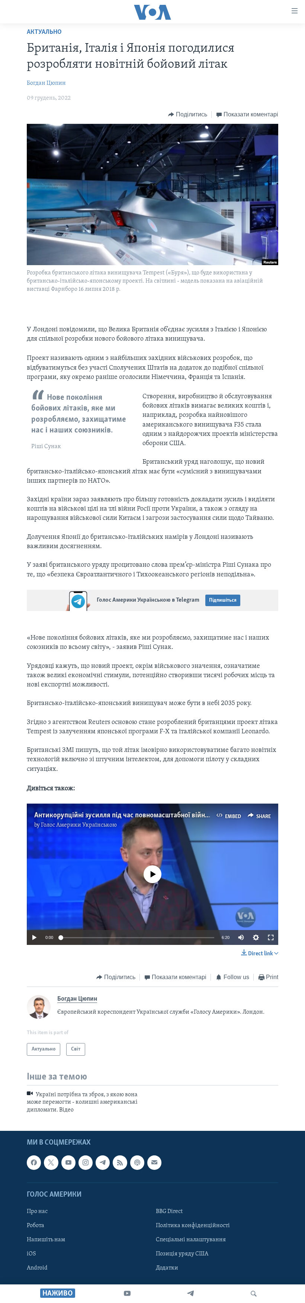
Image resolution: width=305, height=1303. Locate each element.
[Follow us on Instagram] (85, 1163)
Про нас (37, 1211)
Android (37, 1268)
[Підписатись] (154, 1163)
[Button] (187, 114)
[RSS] (120, 1163)
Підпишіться (223, 600)
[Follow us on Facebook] (34, 1163)
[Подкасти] (137, 1163)
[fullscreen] (270, 937)
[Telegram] (190, 1293)
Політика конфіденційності (193, 1226)
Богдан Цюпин (46, 83)
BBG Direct (169, 1211)
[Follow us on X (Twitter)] (51, 1163)
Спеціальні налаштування (191, 1240)
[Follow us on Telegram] (103, 1163)
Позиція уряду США (182, 1254)
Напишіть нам (46, 1240)
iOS (31, 1254)
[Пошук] (254, 1293)
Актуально (44, 32)
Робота (35, 1226)
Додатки (167, 1268)
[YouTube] (127, 1293)
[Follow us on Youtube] (68, 1163)
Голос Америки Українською (79, 825)
